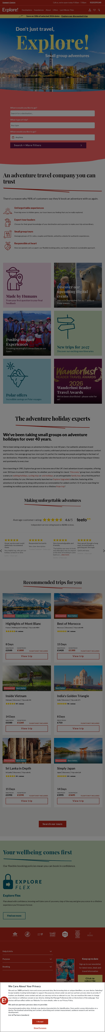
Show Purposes (40, 1028)
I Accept (40, 1022)
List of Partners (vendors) (18, 1015)
